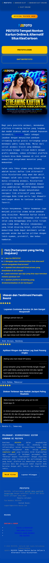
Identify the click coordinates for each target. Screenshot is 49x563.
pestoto (8, 3)
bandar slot (20, 3)
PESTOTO (19, 134)
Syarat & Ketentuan (24, 527)
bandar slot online (38, 3)
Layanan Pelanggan (29, 475)
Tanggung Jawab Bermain (24, 533)
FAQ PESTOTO (24, 535)
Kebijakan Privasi (24, 530)
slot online (25, 7)
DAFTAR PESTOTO (24, 59)
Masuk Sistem (10, 474)
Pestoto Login (24, 50)
